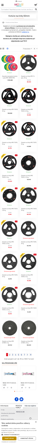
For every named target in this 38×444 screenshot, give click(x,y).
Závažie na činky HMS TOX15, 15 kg (10, 143)
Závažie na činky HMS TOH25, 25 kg (29, 209)
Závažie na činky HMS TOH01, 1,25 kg (29, 308)
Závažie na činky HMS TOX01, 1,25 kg (10, 209)
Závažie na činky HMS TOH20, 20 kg (8, 242)
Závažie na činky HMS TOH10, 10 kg (10, 275)
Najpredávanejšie (9, 363)
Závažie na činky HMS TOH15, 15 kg (29, 242)
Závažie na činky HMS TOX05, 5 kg (8, 176)
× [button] (36, 422)
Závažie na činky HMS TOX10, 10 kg (29, 143)
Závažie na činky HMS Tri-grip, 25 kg (28, 77)
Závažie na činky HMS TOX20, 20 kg (27, 110)
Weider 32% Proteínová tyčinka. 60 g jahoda (28, 383)
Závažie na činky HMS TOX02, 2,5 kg (27, 176)
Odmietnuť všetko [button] (26, 438)
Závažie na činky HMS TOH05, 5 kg (27, 275)
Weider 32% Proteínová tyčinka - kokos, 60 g (10, 383)
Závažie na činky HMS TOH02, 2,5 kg (8, 308)
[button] (14, 391)
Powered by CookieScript (9, 442)
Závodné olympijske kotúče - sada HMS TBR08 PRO (9, 77)
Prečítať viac (10, 432)
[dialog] (19, 432)
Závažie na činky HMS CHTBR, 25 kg (27, 342)
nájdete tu (25, 32)
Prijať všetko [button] (9, 438)
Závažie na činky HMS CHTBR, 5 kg (8, 342)
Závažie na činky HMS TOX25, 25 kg (10, 110)
